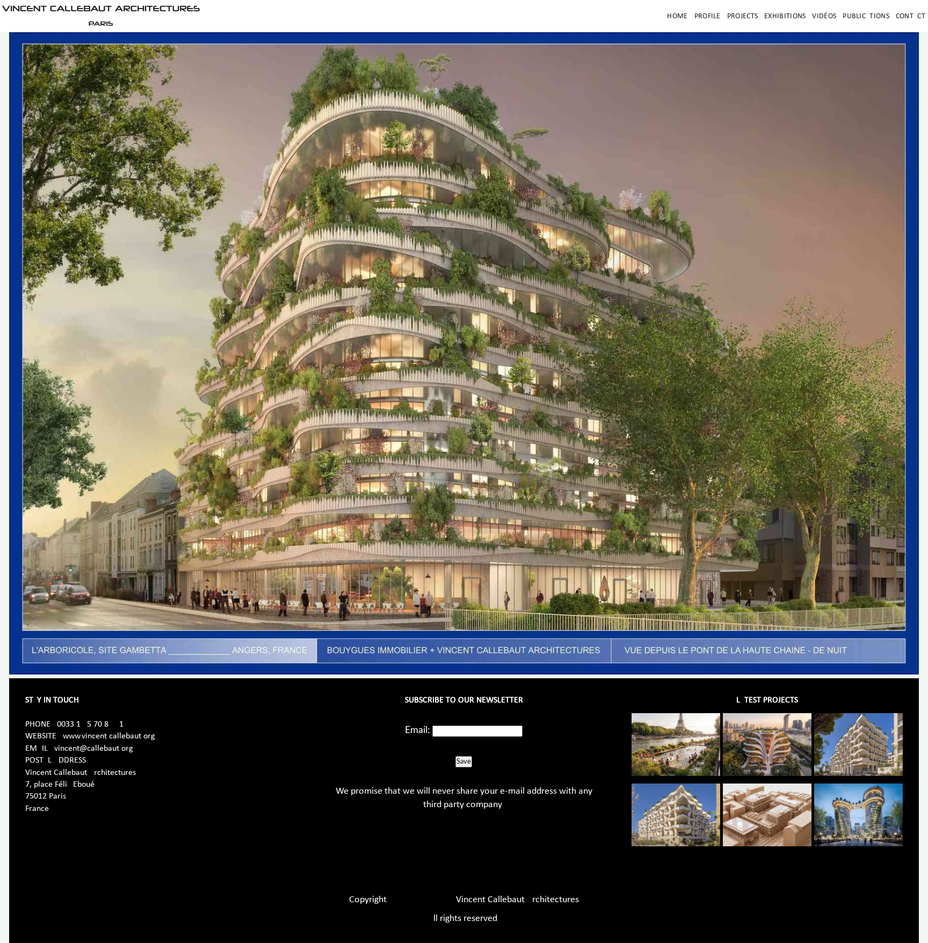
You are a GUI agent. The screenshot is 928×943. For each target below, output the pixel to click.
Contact (910, 16)
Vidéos (824, 16)
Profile (707, 16)
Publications (866, 16)
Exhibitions (785, 16)
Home (677, 16)
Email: (417, 730)
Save (463, 761)
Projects (742, 16)
